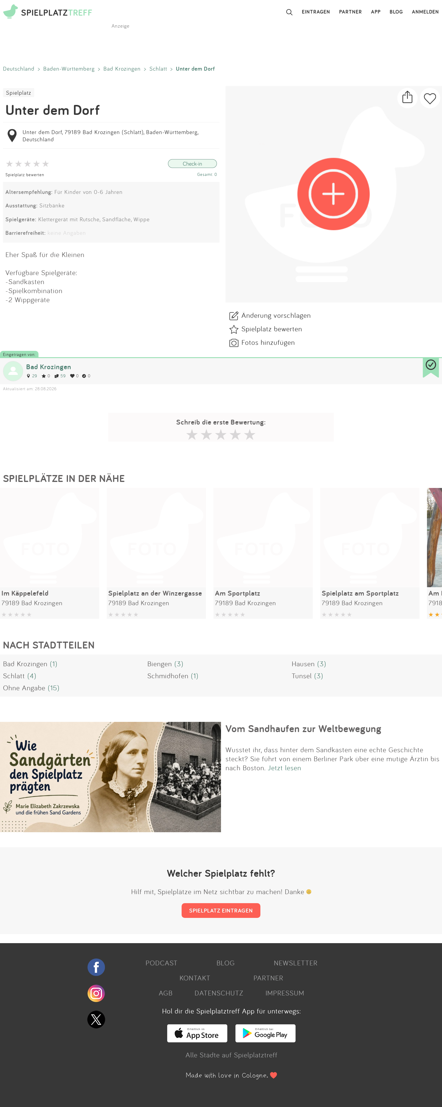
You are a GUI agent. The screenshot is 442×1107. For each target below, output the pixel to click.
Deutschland (19, 68)
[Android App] (265, 1039)
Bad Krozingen (122, 68)
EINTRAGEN (316, 12)
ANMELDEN (425, 12)
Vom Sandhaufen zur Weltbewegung (304, 728)
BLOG (396, 12)
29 (34, 376)
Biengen (159, 663)
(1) (53, 663)
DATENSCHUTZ (219, 992)
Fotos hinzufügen (268, 342)
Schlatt (158, 68)
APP (376, 12)
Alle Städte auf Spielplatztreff (232, 1054)
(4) (31, 675)
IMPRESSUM (285, 992)
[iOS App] (197, 1039)
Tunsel (302, 675)
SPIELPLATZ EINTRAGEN (221, 910)
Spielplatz (18, 92)
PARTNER (350, 12)
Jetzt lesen (284, 767)
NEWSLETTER (296, 962)
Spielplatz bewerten (24, 174)
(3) (178, 663)
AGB (166, 992)
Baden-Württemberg (69, 68)
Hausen (303, 663)
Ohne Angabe (24, 687)
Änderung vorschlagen (276, 315)
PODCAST (162, 962)
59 (63, 376)
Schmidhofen (168, 675)
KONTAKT (195, 977)
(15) (54, 687)
